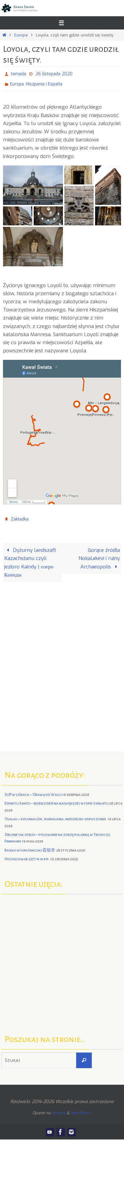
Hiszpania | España (44, 82)
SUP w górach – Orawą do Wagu (33, 790)
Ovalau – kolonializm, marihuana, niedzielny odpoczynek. (56, 815)
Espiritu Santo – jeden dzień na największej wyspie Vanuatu (57, 799)
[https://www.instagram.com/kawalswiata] (71, 1128)
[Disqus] (62, 659)
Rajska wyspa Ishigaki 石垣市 (30, 846)
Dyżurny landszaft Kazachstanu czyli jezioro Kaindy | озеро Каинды (30, 558)
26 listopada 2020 (54, 73)
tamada (18, 73)
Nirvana (59, 1108)
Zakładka (20, 515)
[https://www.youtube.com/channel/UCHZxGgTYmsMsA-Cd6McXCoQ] (50, 1128)
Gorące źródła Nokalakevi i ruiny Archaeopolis (99, 554)
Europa (21, 35)
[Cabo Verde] (63, 955)
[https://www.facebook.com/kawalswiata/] (60, 1128)
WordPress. (81, 1108)
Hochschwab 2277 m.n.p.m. (27, 855)
